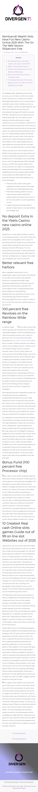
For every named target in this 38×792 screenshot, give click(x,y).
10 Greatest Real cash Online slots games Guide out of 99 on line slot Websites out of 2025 (20, 82)
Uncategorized (8, 52)
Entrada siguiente (19, 739)
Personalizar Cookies (19, 788)
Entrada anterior (19, 733)
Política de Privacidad (8, 786)
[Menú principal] (19, 25)
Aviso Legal (19, 786)
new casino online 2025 (21, 340)
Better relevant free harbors (18, 66)
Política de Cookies (30, 786)
